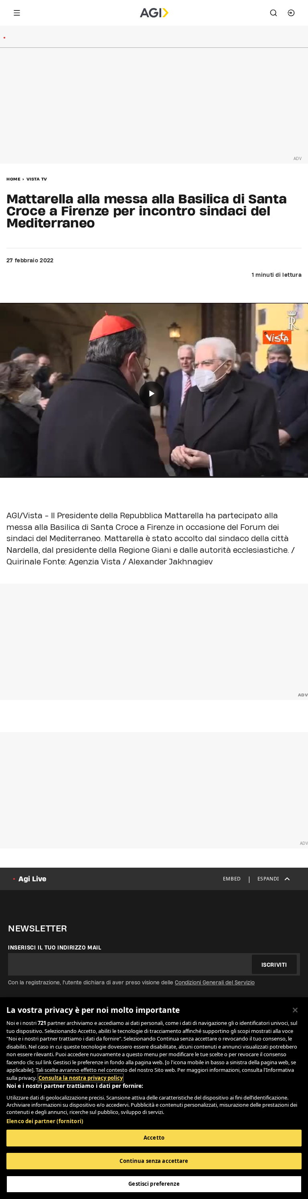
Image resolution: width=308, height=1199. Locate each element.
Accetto (154, 1137)
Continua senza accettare (154, 1161)
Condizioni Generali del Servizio (215, 982)
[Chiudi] (295, 1010)
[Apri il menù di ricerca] (274, 13)
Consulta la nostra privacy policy (80, 1077)
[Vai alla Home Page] (154, 13)
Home (13, 179)
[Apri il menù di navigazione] (17, 13)
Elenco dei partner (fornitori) (44, 1121)
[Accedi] (291, 13)
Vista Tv (36, 179)
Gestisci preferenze (153, 1183)
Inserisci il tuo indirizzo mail (54, 947)
